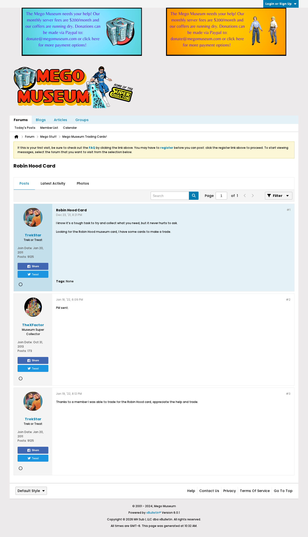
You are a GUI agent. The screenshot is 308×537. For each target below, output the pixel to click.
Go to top (283, 490)
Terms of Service (255, 490)
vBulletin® (153, 513)
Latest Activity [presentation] (53, 183)
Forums (21, 119)
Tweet (35, 274)
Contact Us (209, 490)
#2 (288, 300)
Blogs (41, 119)
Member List (49, 128)
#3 (288, 394)
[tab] (24, 183)
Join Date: (25, 248)
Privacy (229, 490)
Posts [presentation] (24, 183)
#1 (288, 210)
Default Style (29, 490)
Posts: (22, 257)
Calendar (70, 128)
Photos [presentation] (83, 183)
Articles (60, 119)
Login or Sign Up (278, 4)
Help (191, 490)
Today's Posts (24, 128)
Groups (82, 119)
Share (35, 266)
